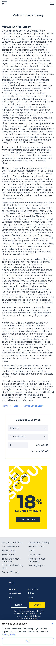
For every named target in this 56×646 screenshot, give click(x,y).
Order (37, 604)
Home (5, 406)
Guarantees (15, 593)
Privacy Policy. (9, 634)
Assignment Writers (12, 542)
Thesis (32, 550)
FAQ (11, 597)
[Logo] (4, 3)
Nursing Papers (37, 565)
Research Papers (10, 546)
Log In (19, 604)
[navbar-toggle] (52, 3)
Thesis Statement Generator (11, 560)
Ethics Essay (21, 27)
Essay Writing (9, 550)
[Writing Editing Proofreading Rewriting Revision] (28, 428)
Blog (16, 406)
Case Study (35, 555)
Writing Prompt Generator (37, 560)
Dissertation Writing (39, 542)
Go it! (28, 640)
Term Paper (8, 555)
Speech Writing (10, 572)
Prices (31, 593)
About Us (33, 589)
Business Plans (36, 546)
